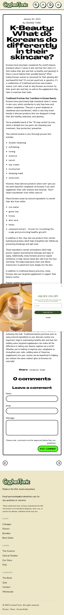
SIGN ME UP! (48, 312)
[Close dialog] (61, 285)
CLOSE (48, 318)
